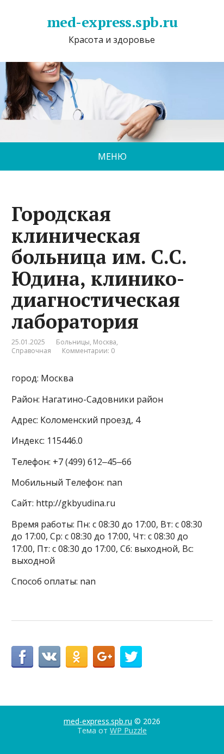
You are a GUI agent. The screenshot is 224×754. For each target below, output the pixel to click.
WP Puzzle (128, 730)
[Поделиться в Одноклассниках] (77, 657)
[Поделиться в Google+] (104, 657)
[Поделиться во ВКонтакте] (49, 657)
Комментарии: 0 (88, 350)
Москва (104, 342)
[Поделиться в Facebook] (22, 657)
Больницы (73, 342)
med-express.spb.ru (112, 22)
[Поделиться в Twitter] (131, 657)
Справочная (31, 350)
